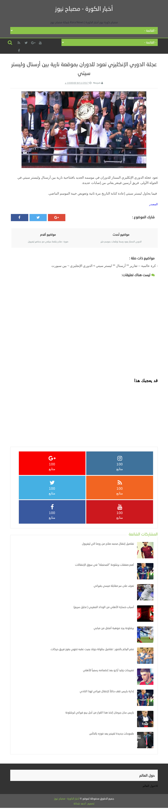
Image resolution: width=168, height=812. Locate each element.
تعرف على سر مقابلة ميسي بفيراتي (114, 585)
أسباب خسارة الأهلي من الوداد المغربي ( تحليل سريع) (104, 607)
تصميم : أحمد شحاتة (84, 803)
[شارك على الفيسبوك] (19, 217)
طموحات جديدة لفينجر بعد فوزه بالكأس (111, 733)
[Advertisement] (84, 412)
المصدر (153, 204)
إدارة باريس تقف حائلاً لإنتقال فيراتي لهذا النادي (107, 691)
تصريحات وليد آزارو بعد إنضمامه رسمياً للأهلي (108, 670)
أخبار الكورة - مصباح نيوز (84, 8)
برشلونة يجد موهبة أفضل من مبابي (114, 628)
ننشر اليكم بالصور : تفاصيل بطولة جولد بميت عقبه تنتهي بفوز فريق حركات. (92, 649)
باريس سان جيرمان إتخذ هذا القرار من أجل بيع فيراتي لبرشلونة (99, 712)
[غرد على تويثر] (38, 217)
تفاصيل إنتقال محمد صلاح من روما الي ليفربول (108, 543)
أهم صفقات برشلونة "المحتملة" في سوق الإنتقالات (104, 564)
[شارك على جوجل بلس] (56, 217)
